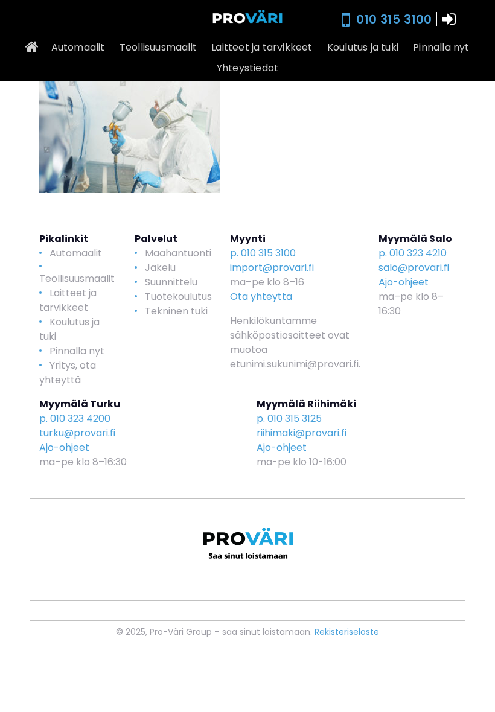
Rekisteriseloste (347, 632)
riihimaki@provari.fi (301, 433)
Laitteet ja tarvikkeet (261, 47)
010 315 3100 (394, 19)
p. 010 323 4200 (74, 418)
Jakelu (160, 268)
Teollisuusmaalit (158, 47)
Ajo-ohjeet (403, 282)
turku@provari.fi (77, 433)
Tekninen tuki (176, 311)
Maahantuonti (178, 253)
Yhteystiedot (247, 68)
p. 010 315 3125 (289, 418)
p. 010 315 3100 (263, 253)
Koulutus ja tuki (362, 47)
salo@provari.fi (413, 268)
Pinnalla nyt (441, 47)
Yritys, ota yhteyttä (67, 372)
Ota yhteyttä (261, 297)
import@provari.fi (272, 268)
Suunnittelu (171, 282)
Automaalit (78, 47)
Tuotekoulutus (178, 297)
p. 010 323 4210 (412, 253)
